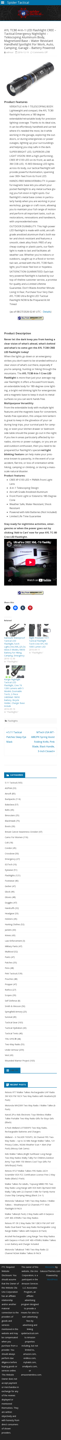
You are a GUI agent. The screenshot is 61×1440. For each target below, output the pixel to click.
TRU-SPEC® (11, 1038)
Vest (7, 1055)
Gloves (8, 897)
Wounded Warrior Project (17, 1060)
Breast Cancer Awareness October (21, 831)
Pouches (9, 979)
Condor (8, 848)
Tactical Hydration (13, 1028)
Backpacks (10, 799)
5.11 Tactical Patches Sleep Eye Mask (16, 737)
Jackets (8, 929)
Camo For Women (14, 837)
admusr (9, 52)
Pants (7, 957)
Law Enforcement (13, 940)
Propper (9, 984)
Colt (7, 842)
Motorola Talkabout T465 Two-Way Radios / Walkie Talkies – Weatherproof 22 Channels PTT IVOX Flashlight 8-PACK (30, 1204)
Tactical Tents (11, 1033)
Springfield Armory (14, 1011)
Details (47, 311)
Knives (8, 935)
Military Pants (11, 946)
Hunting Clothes (12, 924)
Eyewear (9, 870)
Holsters (9, 918)
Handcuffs (10, 908)
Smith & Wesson (13, 1006)
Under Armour (12, 1049)
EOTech (8, 864)
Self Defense (11, 1000)
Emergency (10, 859)
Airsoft (8, 793)
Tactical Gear (11, 1022)
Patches (9, 962)
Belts (7, 809)
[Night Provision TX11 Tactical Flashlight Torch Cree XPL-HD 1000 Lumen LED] (40, 630)
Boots (8, 826)
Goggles (9, 902)
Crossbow (10, 853)
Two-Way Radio (12, 1044)
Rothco (8, 989)
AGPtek (8, 788)
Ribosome (50, 1267)
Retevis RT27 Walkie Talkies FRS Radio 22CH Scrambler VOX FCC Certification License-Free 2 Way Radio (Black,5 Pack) (30, 1174)
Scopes (8, 995)
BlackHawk (10, 820)
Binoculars (10, 815)
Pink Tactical (11, 973)
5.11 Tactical (11, 782)
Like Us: (14, 1070)
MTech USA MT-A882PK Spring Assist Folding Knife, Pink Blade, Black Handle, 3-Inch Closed (43, 742)
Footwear (9, 880)
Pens (7, 968)
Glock (7, 891)
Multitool (9, 951)
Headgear (9, 913)
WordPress (52, 1279)
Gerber (8, 886)
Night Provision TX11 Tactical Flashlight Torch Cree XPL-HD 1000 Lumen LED (39, 642)
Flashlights (13, 720)
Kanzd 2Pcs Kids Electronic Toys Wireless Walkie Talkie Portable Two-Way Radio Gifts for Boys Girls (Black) (29, 1118)
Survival (8, 1017)
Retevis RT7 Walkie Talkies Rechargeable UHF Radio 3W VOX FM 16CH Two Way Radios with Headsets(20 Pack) (30, 1096)
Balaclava (9, 804)
